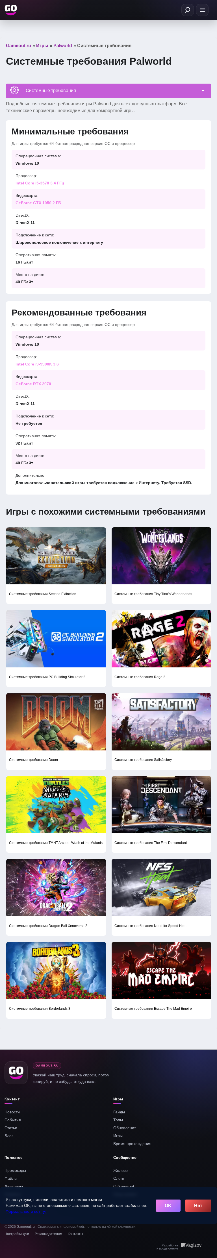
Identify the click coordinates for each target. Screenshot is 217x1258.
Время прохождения (132, 1143)
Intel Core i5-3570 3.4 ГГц (40, 183)
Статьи (11, 1128)
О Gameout (123, 1186)
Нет (198, 1205)
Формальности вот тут (26, 1211)
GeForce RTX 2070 (33, 384)
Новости (12, 1112)
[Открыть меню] (202, 10)
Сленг (118, 1178)
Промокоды (15, 1170)
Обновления (124, 1128)
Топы (118, 1120)
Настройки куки (17, 1234)
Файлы (11, 1178)
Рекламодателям (48, 1234)
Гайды (119, 1112)
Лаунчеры (14, 1186)
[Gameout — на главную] (11, 10)
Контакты (75, 1234)
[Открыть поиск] (187, 10)
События (13, 1120)
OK (168, 1205)
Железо (120, 1170)
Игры (118, 1135)
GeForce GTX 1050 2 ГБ (38, 203)
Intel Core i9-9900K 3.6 (37, 364)
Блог (9, 1135)
